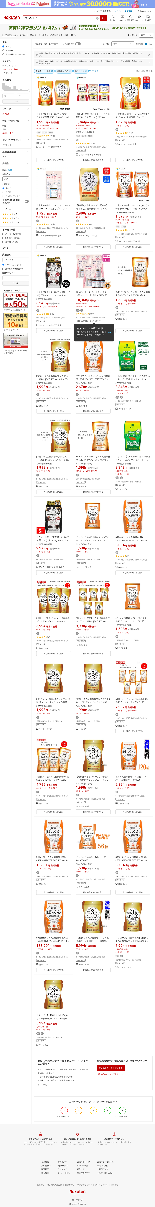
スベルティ (7, 114)
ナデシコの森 (84, 807)
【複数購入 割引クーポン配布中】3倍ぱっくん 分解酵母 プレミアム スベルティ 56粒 (132, 117)
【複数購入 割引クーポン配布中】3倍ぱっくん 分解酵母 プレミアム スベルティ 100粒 (92, 208)
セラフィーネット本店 (127, 144)
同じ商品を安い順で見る (54, 160)
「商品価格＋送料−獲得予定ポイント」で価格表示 (53, 44)
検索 (16, 101)
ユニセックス (7, 133)
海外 (11, 170)
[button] (144, 11)
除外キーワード (8, 273)
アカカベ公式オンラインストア (51, 567)
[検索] (104, 18)
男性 (4, 129)
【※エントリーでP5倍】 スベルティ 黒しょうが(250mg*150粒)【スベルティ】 (53, 540)
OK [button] (109, 332)
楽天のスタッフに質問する (110, 1068)
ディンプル (122, 489)
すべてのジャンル (9, 35)
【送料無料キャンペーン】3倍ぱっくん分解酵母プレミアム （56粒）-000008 (92, 779)
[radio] (3, 46)
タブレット (7, 145)
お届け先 (6, 174)
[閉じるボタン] (149, 55)
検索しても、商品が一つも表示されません (57, 1080)
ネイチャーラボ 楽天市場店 (50, 147)
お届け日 (6, 184)
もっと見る (42, 1085)
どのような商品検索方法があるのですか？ (57, 1077)
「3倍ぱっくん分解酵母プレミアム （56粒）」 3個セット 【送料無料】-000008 (93, 941)
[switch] (27, 201)
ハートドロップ (124, 409)
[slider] (2, 90)
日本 (4, 156)
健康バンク (122, 319)
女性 (4, 126)
